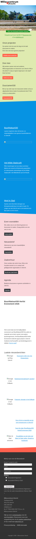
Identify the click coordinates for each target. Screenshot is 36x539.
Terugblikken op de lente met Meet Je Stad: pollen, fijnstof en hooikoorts (24, 487)
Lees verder (8, 283)
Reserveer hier (27, 35)
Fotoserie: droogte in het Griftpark (24, 448)
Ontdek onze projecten (10, 55)
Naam (6, 516)
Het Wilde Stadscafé (13, 212)
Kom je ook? (13, 392)
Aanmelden (8, 301)
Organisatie (7, 520)
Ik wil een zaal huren (11, 321)
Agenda (7, 339)
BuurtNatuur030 (11, 177)
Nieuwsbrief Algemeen (14, 527)
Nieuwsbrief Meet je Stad (15, 529)
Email (10, 511)
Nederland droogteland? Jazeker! (24, 428)
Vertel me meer (7, 77)
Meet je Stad (9, 250)
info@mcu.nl (19, 37)
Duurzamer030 (7, 98)
